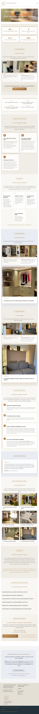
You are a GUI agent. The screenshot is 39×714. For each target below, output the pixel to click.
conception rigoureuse (28, 661)
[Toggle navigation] (37, 3)
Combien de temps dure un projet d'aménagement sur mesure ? (15, 602)
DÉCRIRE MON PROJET (19, 670)
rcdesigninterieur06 (8, 701)
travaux (32, 662)
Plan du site (3, 709)
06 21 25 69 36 (19, 631)
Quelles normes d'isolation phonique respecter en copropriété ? (15, 605)
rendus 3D (8, 205)
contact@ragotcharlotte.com (8, 691)
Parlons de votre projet (19, 88)
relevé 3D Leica (11, 661)
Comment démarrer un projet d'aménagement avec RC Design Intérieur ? (17, 608)
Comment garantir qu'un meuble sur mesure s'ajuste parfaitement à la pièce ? (18, 598)
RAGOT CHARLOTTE (11, 3)
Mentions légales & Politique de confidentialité (9, 711)
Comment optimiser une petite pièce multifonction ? (12, 595)
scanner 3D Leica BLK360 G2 (25, 441)
